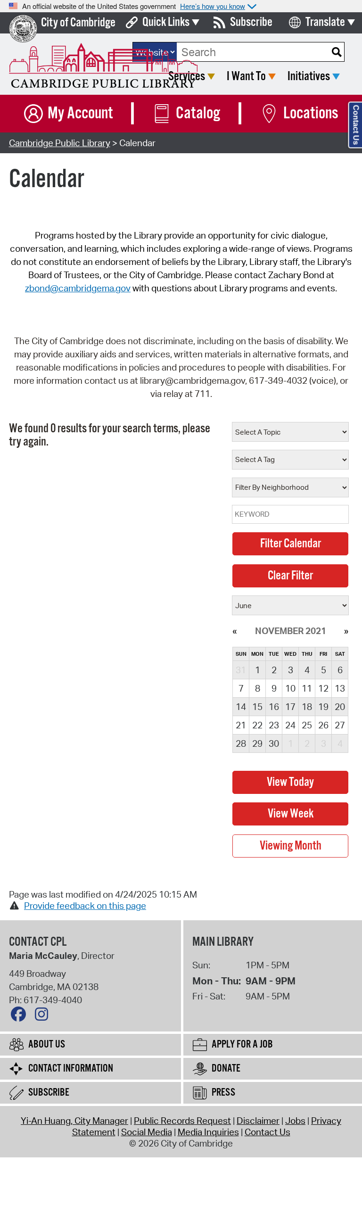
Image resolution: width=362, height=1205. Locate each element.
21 (241, 725)
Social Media (146, 1132)
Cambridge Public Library (59, 143)
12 (323, 688)
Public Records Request (182, 1120)
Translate (325, 22)
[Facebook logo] (21, 1016)
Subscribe (251, 22)
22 (257, 725)
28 (241, 743)
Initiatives (309, 76)
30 (274, 743)
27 (340, 725)
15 (257, 706)
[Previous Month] (234, 630)
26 (323, 725)
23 (274, 725)
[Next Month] (346, 630)
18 (307, 706)
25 (307, 725)
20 (340, 706)
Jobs (295, 1120)
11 (307, 688)
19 (323, 706)
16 (274, 706)
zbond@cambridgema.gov (78, 288)
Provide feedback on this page (85, 905)
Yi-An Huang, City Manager (74, 1120)
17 (290, 706)
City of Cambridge (78, 23)
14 (241, 706)
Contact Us (267, 1132)
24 (290, 725)
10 (290, 688)
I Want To (246, 76)
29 (257, 743)
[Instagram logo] (44, 1016)
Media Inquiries (208, 1132)
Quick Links (165, 22)
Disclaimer (258, 1120)
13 (340, 688)
